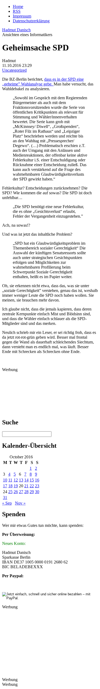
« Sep (7, 503)
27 (21, 491)
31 (5, 497)
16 (37, 480)
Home (18, 6)
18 (10, 486)
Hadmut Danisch (16, 30)
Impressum (22, 16)
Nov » (20, 503)
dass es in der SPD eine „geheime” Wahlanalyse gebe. (43, 81)
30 (37, 491)
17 (5, 486)
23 (37, 486)
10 (5, 480)
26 (16, 491)
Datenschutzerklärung (31, 21)
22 (32, 486)
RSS (17, 11)
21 (26, 486)
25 (10, 491)
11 (10, 480)
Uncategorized (14, 70)
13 (21, 480)
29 (32, 491)
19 (16, 486)
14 (26, 480)
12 (16, 480)
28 (26, 491)
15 (32, 480)
